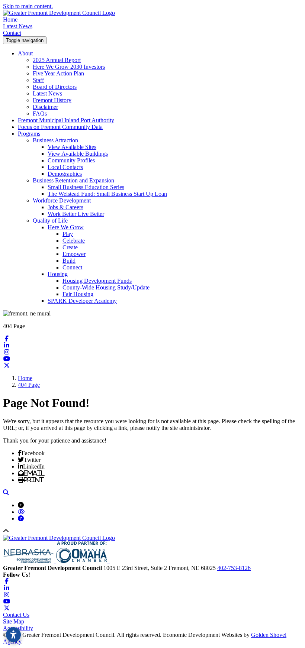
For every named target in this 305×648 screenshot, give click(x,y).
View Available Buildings (78, 153)
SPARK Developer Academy (82, 301)
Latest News (17, 26)
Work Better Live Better (76, 214)
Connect (72, 267)
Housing (58, 274)
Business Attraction (55, 140)
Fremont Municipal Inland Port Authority (66, 120)
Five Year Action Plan (58, 73)
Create (70, 247)
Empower (74, 254)
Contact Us (16, 615)
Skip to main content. (28, 6)
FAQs (40, 113)
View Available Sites (72, 147)
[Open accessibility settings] (13, 634)
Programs (29, 133)
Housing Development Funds (97, 281)
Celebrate (73, 240)
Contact (12, 33)
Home (10, 19)
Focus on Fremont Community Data (60, 127)
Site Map (13, 621)
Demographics (65, 174)
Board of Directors (55, 87)
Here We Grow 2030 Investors (69, 67)
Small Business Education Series (86, 187)
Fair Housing (77, 294)
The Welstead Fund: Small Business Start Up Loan (107, 194)
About (25, 53)
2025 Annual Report (57, 60)
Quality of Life (50, 220)
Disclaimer (45, 107)
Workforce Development (62, 200)
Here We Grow (66, 227)
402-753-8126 (234, 568)
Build (69, 260)
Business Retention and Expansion (73, 180)
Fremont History (52, 100)
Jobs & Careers (65, 207)
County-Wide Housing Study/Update (106, 287)
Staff (38, 80)
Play (67, 234)
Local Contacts (65, 167)
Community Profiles (71, 160)
